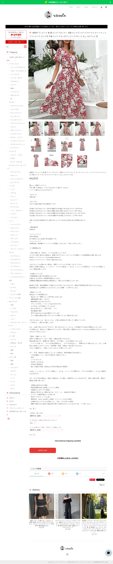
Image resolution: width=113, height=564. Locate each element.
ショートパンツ (15, 224)
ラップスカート (15, 266)
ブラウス (13, 193)
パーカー (13, 214)
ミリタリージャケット (17, 141)
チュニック (14, 203)
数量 (30, 435)
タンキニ (13, 287)
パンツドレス (14, 74)
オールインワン (15, 172)
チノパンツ (14, 245)
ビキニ (12, 284)
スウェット (14, 235)
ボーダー (13, 371)
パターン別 (12, 357)
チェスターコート (16, 120)
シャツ (12, 189)
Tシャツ (13, 196)
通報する (102, 484)
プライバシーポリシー (16, 408)
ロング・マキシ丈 (16, 162)
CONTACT (95, 7)
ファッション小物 (14, 298)
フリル (12, 385)
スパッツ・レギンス (16, 249)
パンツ (11, 221)
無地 (11, 364)
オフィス (13, 346)
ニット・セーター (16, 210)
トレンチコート (15, 116)
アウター (12, 102)
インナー (13, 85)
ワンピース (12, 151)
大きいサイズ (14, 95)
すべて (37, 473)
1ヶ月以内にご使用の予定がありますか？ (43, 420)
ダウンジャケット (16, 130)
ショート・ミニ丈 (16, 155)
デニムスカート (15, 259)
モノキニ (13, 291)
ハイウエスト (14, 242)
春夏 (11, 350)
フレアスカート (15, 256)
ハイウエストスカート (17, 277)
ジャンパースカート (16, 179)
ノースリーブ (14, 92)
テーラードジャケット (17, 123)
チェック (13, 374)
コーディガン (14, 109)
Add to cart (42, 450)
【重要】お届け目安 (36, 413)
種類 (30, 409)
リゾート (13, 339)
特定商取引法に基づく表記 (101, 562)
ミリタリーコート (16, 134)
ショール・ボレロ (16, 78)
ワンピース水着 (15, 294)
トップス (12, 186)
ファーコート (14, 148)
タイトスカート (15, 263)
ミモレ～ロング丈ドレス (18, 71)
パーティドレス (14, 64)
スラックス (14, 238)
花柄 (11, 360)
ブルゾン (13, 127)
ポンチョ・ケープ (16, 137)
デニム (12, 388)
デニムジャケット (16, 113)
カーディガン (14, 207)
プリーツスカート (16, 273)
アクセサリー (14, 81)
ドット (12, 378)
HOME (71, 7)
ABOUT (78, 7)
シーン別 (12, 336)
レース (12, 381)
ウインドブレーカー (16, 106)
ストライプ (14, 367)
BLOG (86, 7)
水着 (10, 280)
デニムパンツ (14, 228)
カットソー (14, 200)
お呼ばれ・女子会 (16, 343)
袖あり (12, 88)
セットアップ (14, 182)
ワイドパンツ (14, 231)
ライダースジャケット (17, 144)
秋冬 (11, 353)
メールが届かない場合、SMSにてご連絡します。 (46, 427)
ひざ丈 (12, 158)
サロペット (14, 175)
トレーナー (14, 217)
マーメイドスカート (16, 270)
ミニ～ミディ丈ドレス (17, 67)
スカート (12, 252)
